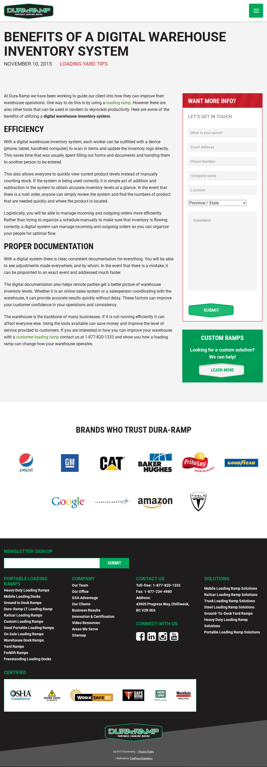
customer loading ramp (37, 337)
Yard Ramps (14, 646)
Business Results (86, 610)
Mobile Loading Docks (22, 596)
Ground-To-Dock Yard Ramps (228, 613)
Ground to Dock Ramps (22, 603)
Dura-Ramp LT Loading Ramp (28, 609)
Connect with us (157, 623)
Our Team (80, 585)
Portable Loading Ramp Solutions (232, 632)
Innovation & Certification (93, 616)
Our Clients (81, 604)
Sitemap (79, 635)
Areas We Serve (85, 629)
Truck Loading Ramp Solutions (229, 601)
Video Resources (86, 623)
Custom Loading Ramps (23, 621)
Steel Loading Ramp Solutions (229, 607)
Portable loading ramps (25, 581)
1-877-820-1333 (166, 585)
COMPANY (83, 578)
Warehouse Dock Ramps (24, 640)
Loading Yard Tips (84, 64)
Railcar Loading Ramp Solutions (230, 595)
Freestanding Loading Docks (27, 659)
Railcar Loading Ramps (23, 615)
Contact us (150, 578)
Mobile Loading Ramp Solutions (230, 588)
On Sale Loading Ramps (24, 634)
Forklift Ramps (16, 653)
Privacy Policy (146, 751)
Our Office (80, 591)
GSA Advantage (85, 598)
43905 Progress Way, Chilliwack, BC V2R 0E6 (162, 607)
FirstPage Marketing (141, 758)
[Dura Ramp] (28, 11)
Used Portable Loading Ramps (29, 628)
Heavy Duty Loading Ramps (26, 590)
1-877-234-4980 (158, 591)
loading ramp (118, 102)
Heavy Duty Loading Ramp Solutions (226, 623)
